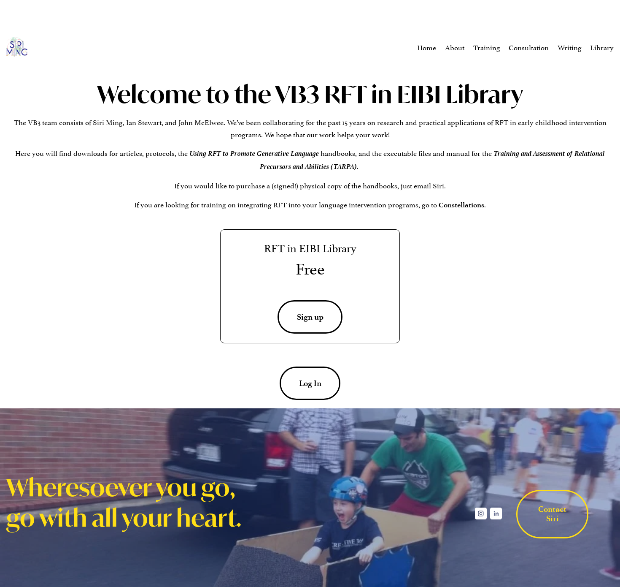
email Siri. (430, 184)
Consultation (529, 46)
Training (486, 46)
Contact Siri (552, 514)
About (454, 46)
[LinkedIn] (496, 513)
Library (602, 46)
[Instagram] (481, 513)
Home (426, 46)
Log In (310, 383)
